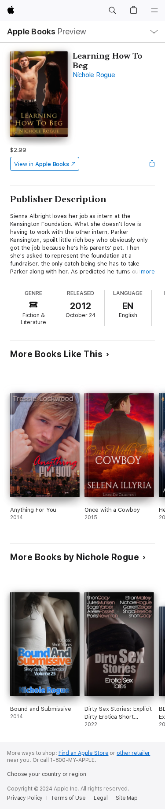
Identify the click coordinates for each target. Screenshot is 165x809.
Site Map (127, 798)
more (148, 271)
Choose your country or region (46, 774)
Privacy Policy (25, 798)
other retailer (133, 753)
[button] (112, 10)
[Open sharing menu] (152, 164)
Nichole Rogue (94, 75)
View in (41, 164)
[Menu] (154, 10)
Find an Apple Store (84, 753)
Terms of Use (68, 798)
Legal (101, 798)
